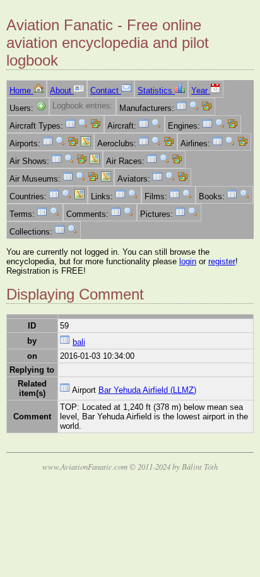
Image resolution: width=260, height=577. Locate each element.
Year (200, 90)
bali (79, 342)
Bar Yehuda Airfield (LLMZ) (147, 390)
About (62, 90)
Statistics (156, 90)
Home (21, 90)
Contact (105, 90)
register (221, 261)
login (187, 261)
